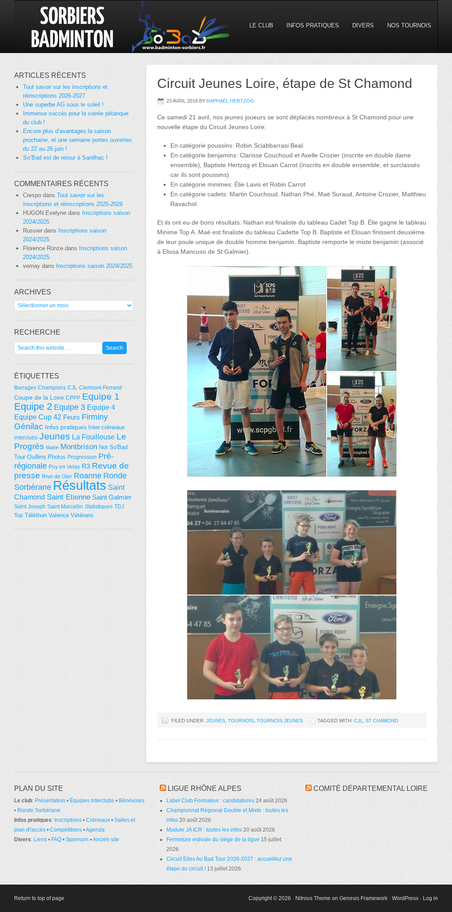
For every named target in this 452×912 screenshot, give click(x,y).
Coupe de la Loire (39, 397)
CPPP (73, 398)
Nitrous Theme (313, 898)
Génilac (28, 426)
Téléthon (36, 515)
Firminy (95, 416)
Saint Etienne (68, 496)
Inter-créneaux (106, 427)
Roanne (88, 475)
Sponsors (77, 839)
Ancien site (106, 839)
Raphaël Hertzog (230, 100)
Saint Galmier (112, 497)
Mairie (52, 447)
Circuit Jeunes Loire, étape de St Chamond (284, 83)
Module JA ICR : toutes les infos (204, 830)
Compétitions (66, 830)
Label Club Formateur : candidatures (210, 801)
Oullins (36, 457)
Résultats (79, 485)
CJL (358, 720)
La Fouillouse (93, 437)
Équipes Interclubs (92, 801)
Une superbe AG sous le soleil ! (63, 104)
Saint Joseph (29, 507)
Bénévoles (131, 801)
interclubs (26, 438)
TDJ (119, 507)
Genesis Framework (363, 898)
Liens (40, 839)
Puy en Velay (64, 467)
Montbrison (78, 447)
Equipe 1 (101, 396)
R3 (86, 466)
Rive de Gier (57, 476)
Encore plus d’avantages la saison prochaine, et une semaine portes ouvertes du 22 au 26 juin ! (77, 140)
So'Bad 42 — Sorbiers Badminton (91, 26)
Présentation (50, 801)
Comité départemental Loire (370, 788)
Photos (57, 457)
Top (18, 515)
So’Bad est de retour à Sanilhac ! (65, 157)
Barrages (25, 388)
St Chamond (381, 720)
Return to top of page (39, 898)
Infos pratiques (66, 427)
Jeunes (215, 720)
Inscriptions (68, 820)
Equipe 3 (69, 407)
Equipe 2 (33, 406)
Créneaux (98, 820)
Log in (430, 898)
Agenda (95, 830)
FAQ (56, 839)
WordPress (405, 898)
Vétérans (82, 515)
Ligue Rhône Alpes (204, 788)
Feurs (71, 417)
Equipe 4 (101, 407)
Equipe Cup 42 (37, 417)
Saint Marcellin (65, 507)
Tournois (241, 720)
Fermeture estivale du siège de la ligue (213, 839)
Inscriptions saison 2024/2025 (94, 266)
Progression (82, 457)
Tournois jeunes (279, 720)
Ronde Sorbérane (38, 810)
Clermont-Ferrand (100, 388)
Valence (59, 515)
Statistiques (99, 507)
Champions (52, 388)
